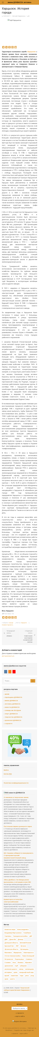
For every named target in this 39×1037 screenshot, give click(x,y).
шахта (12, 979)
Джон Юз (12, 939)
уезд (32, 975)
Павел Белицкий (28, 956)
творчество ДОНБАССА (13, 717)
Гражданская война (20, 936)
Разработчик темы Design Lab (24, 1030)
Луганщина (24, 949)
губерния (23, 966)
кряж (15, 972)
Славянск (29, 959)
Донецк (20, 939)
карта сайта (20, 1016)
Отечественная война (12, 956)
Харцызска (31, 52)
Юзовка (20, 962)
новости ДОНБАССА (12, 707)
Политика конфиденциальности (16, 783)
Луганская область (11, 949)
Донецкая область (11, 943)
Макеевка (8, 952)
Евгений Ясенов (25, 943)
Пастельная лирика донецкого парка (18, 826)
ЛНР (17, 946)
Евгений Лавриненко (18, 16)
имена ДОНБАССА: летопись (19, 2)
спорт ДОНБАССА (11, 714)
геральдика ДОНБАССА (13, 697)
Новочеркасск (29, 952)
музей (7, 975)
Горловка (8, 936)
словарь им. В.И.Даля (13, 710)
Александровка (22, 929)
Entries (8, 774)
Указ (14, 962)
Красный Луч (9, 946)
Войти (6, 770)
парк (21, 975)
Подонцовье (19, 959)
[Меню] (3, 2)
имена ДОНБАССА (11, 700)
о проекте (8, 723)
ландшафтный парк (26, 972)
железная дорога (11, 969)
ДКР (30, 936)
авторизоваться (8, 656)
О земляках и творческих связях (16, 797)
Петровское (9, 959)
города (11, 623)
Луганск (23, 946)
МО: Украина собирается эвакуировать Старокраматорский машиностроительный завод (18, 855)
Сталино (8, 962)
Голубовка (27, 933)
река (27, 975)
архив (7, 694)
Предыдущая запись (11, 633)
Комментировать (7, 625)
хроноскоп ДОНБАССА (13, 720)
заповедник (29, 969)
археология (9, 966)
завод (21, 969)
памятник (14, 975)
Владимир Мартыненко (13, 933)
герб (16, 966)
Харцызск (24, 623)
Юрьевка (28, 962)
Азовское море (10, 929)
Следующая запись (27, 636)
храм (6, 979)
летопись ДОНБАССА (12, 704)
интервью (8, 972)
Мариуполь (18, 952)
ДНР (6, 939)
